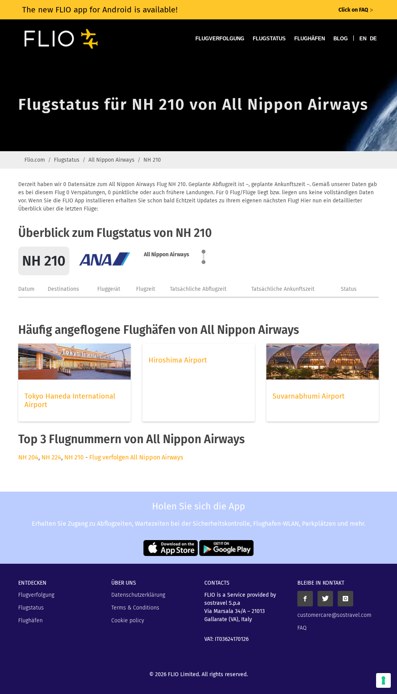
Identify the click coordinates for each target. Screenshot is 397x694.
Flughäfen (309, 38)
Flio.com (34, 160)
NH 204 (28, 457)
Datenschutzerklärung (138, 595)
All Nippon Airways (111, 160)
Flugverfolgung (219, 38)
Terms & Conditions (135, 607)
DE (373, 38)
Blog (340, 38)
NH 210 (74, 457)
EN (362, 38)
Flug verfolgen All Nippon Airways (136, 457)
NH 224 (51, 457)
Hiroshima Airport (177, 360)
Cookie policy (127, 620)
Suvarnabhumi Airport (309, 396)
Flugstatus (269, 38)
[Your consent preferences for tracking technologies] (383, 680)
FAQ (302, 628)
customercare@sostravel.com (334, 615)
